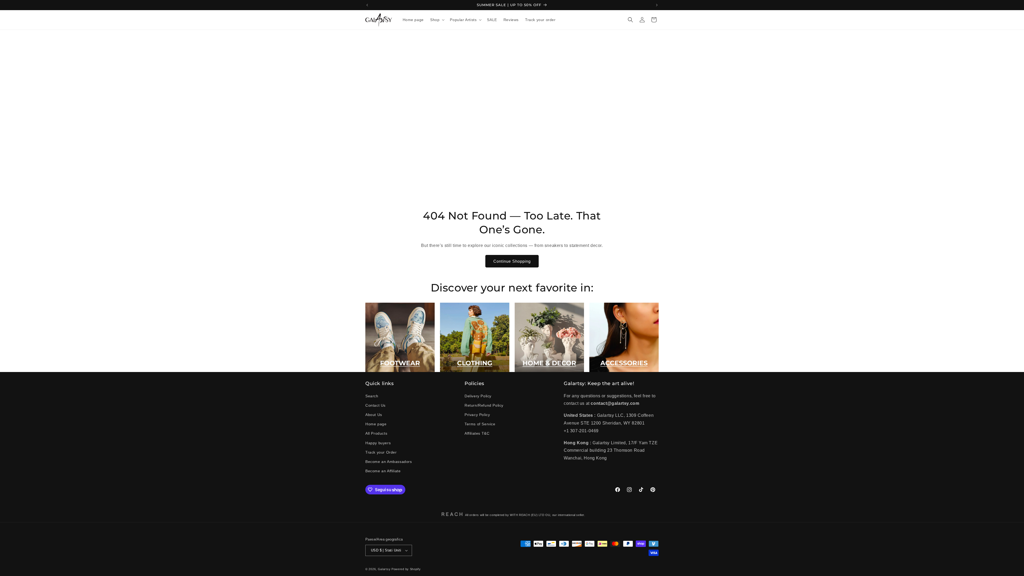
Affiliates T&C (477, 433)
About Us (373, 415)
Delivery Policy (478, 396)
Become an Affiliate (383, 471)
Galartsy (384, 569)
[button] (437, 19)
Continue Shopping (512, 261)
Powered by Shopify (406, 569)
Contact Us (375, 405)
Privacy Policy (477, 415)
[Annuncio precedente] (367, 5)
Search (371, 396)
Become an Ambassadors (388, 461)
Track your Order (381, 452)
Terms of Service (480, 424)
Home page (375, 424)
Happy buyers (378, 443)
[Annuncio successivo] (657, 5)
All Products (376, 433)
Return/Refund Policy (484, 405)
